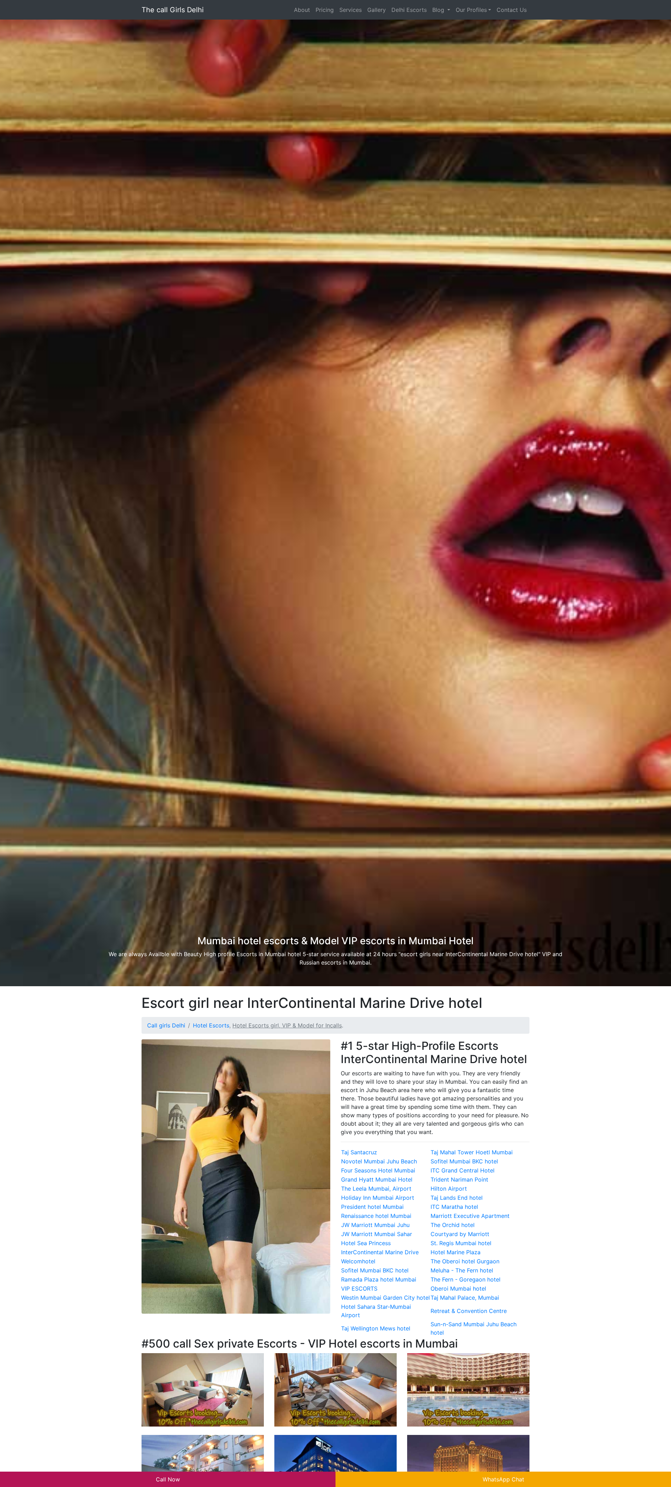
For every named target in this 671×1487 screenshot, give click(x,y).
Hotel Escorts (211, 1025)
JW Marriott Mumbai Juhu (375, 1224)
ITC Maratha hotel (454, 1206)
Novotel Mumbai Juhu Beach (379, 1161)
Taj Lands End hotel (457, 1197)
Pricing (325, 9)
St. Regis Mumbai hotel (461, 1243)
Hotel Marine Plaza (456, 1252)
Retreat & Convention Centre (469, 1310)
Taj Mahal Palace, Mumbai (465, 1297)
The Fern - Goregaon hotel (465, 1279)
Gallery (376, 9)
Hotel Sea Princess (366, 1243)
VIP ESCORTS (359, 1288)
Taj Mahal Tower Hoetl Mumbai (472, 1152)
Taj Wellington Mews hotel (375, 1328)
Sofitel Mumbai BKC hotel (464, 1161)
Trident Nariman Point (459, 1179)
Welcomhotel (358, 1261)
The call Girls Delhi (173, 10)
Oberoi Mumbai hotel (458, 1288)
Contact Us (512, 9)
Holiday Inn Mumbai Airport (377, 1197)
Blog (439, 9)
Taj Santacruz (359, 1152)
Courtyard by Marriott (460, 1233)
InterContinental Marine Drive (380, 1252)
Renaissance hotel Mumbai (376, 1215)
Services (350, 9)
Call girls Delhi (166, 1025)
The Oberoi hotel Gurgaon (465, 1261)
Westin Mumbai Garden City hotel (385, 1297)
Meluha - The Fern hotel (462, 1270)
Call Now (168, 1479)
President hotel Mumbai (372, 1206)
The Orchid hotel (453, 1224)
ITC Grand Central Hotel (463, 1170)
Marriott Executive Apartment (470, 1215)
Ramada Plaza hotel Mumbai (378, 1279)
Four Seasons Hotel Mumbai (378, 1170)
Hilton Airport (449, 1188)
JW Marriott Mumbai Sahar (376, 1233)
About (302, 9)
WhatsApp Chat (503, 1479)
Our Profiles (471, 9)
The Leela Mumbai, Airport (376, 1188)
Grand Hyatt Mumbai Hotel (376, 1179)
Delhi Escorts (409, 9)
